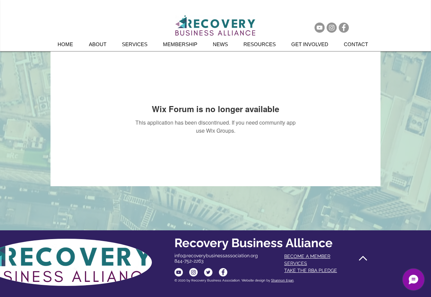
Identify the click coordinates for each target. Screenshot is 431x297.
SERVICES (295, 263)
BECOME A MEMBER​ (307, 256)
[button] (137, 44)
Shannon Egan (282, 280)
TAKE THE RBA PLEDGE (310, 270)
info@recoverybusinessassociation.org (216, 255)
